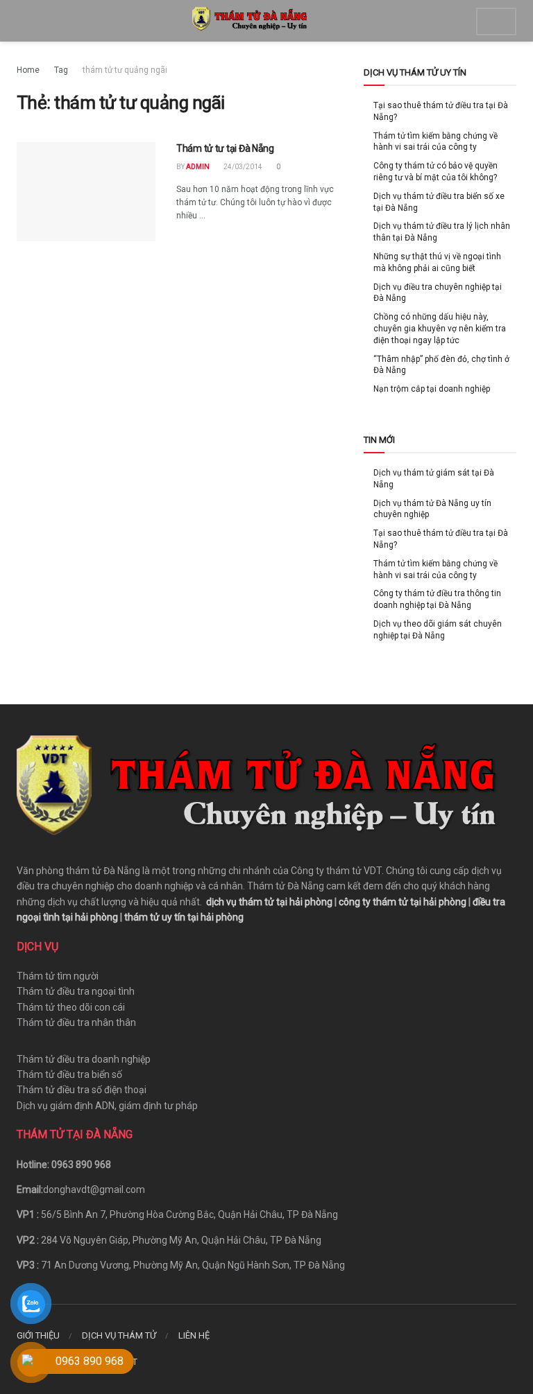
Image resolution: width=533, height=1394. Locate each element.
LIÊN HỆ (194, 1335)
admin (198, 167)
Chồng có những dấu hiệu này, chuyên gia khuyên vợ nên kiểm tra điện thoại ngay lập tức (439, 328)
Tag (61, 70)
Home (28, 70)
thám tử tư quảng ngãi (125, 70)
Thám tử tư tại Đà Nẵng (225, 148)
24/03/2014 (242, 167)
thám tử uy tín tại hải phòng (184, 917)
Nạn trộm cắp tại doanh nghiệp (431, 389)
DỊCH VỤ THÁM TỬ (119, 1335)
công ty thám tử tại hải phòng (402, 901)
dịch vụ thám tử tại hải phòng (269, 901)
